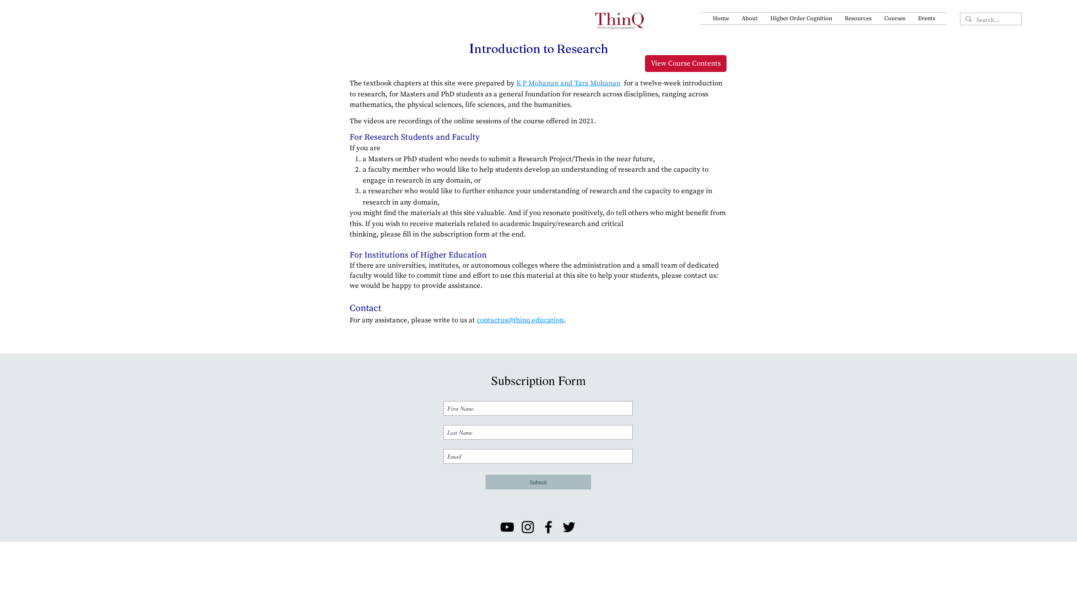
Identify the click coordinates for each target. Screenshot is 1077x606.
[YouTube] (507, 527)
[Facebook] (548, 527)
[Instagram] (528, 527)
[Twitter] (569, 527)
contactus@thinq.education (520, 320)
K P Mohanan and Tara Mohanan (568, 83)
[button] (749, 18)
